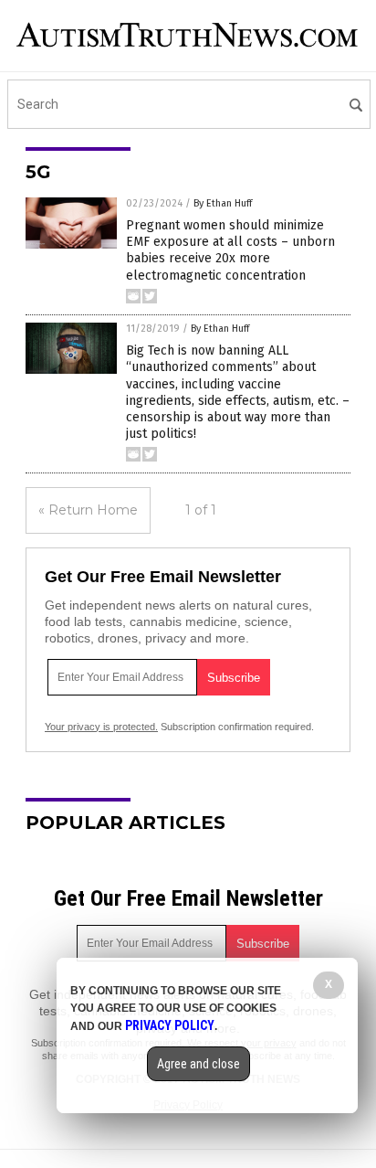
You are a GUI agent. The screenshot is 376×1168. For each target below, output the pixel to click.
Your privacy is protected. (101, 726)
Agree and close (198, 1064)
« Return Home (88, 510)
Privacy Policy (169, 1025)
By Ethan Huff (222, 203)
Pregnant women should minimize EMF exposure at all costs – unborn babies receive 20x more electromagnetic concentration (230, 250)
